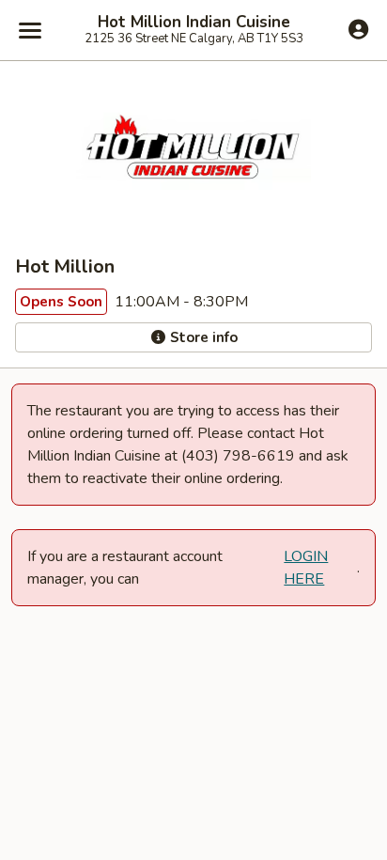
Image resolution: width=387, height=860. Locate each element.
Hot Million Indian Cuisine (194, 22)
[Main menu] (30, 30)
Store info (202, 337)
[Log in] (358, 29)
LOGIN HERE (306, 567)
